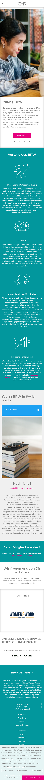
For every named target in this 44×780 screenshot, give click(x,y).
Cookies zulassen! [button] (11, 778)
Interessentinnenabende (22, 556)
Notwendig (8, 770)
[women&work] (22, 615)
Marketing (37, 770)
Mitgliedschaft (22, 135)
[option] (22, 119)
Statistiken (23, 770)
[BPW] (22, 3)
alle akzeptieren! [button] (33, 778)
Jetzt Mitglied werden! (22, 547)
